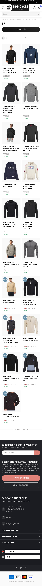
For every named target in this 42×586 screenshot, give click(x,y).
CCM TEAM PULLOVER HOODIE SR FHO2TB (27, 225)
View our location (21, 485)
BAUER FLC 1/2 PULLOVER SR (9, 302)
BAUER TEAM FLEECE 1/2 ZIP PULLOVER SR (29, 70)
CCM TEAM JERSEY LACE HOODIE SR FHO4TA (31, 148)
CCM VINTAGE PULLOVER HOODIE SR (29, 187)
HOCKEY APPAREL (15, 19)
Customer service (21, 478)
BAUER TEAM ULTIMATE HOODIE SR (11, 265)
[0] (39, 7)
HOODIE (28, 19)
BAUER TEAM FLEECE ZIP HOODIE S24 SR (29, 303)
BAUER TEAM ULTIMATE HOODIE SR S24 (11, 379)
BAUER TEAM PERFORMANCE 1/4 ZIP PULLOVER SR (11, 148)
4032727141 (10, 517)
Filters (20, 29)
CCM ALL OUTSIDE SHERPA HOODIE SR (30, 379)
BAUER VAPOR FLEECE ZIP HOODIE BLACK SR (10, 341)
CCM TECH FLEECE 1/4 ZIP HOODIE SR (31, 107)
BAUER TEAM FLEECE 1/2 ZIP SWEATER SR (9, 224)
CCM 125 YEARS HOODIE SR (9, 186)
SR (35, 19)
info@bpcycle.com (12, 524)
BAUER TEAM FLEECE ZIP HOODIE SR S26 (9, 70)
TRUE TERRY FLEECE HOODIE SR (11, 416)
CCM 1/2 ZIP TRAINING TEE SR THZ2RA (30, 265)
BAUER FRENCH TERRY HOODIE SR (30, 340)
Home (4, 19)
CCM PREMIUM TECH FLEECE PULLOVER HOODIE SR (9, 109)
